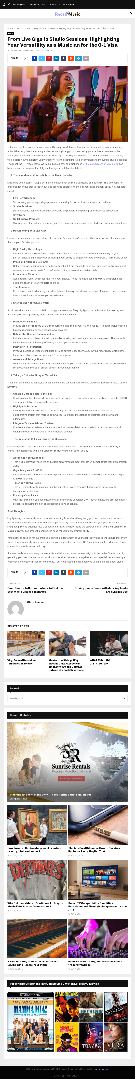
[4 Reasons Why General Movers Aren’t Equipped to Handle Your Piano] (37, 938)
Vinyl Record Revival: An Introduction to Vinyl (21, 662)
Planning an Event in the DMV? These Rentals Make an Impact (50, 794)
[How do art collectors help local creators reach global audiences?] (37, 825)
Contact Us (55, 4)
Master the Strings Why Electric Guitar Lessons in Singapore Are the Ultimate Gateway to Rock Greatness (66, 665)
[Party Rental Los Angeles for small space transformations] (98, 938)
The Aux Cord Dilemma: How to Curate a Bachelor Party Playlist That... (94, 849)
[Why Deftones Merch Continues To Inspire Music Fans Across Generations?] (37, 880)
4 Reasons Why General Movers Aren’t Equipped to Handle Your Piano (32, 963)
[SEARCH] (124, 698)
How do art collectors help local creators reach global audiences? (34, 849)
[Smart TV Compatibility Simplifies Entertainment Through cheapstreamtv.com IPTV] (98, 880)
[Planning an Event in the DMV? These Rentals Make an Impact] (67, 762)
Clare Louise (15, 50)
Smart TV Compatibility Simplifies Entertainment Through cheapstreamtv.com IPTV (98, 906)
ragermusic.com (101, 1069)
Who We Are (68, 4)
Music (10, 33)
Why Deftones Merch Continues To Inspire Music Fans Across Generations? (35, 905)
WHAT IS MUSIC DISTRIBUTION (100, 662)
